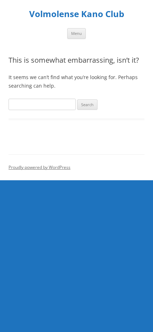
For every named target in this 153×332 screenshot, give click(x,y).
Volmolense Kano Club (76, 14)
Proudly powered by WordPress (39, 167)
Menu (76, 33)
